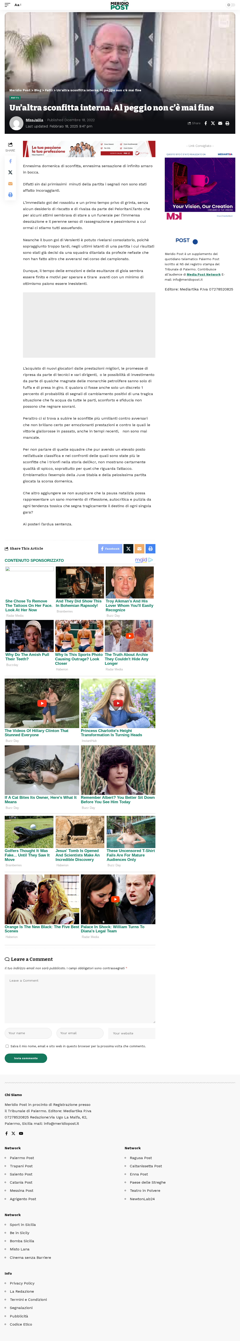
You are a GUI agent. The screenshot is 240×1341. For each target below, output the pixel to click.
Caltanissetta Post (146, 1166)
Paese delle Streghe (148, 1182)
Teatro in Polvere (145, 1190)
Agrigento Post (23, 1199)
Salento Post (21, 1174)
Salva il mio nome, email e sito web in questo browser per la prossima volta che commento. (78, 1046)
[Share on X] (213, 123)
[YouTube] (21, 1133)
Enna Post (139, 1174)
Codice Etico (21, 1324)
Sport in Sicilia (23, 1224)
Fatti (15, 97)
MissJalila (34, 120)
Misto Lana (20, 1249)
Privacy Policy (22, 1283)
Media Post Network (204, 274)
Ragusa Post (141, 1158)
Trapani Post (21, 1166)
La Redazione (22, 1291)
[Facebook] (6, 1133)
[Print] (227, 123)
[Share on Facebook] (205, 123)
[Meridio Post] (120, 5)
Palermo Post (22, 1158)
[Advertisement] (89, 325)
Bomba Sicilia (22, 1241)
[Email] (220, 123)
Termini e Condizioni (28, 1299)
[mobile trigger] (9, 5)
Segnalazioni (21, 1308)
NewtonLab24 (142, 1199)
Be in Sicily (19, 1233)
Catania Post (21, 1182)
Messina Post (21, 1190)
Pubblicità (19, 1316)
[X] (13, 1133)
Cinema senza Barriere (30, 1257)
